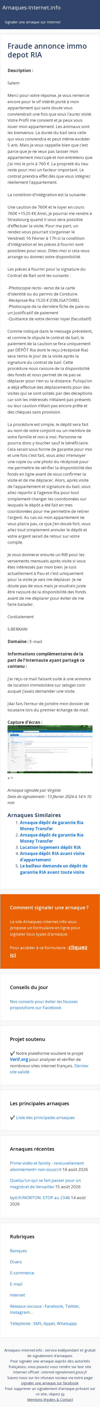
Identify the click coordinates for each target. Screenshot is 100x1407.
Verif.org (19, 1059)
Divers (16, 1262)
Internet (17, 1295)
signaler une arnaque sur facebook (49, 1382)
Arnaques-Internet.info (31, 7)
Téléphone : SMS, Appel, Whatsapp (43, 1323)
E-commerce (22, 1273)
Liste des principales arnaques (45, 1117)
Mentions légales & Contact (50, 1399)
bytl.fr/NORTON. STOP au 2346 (40, 1197)
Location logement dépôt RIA (50, 847)
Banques (18, 1250)
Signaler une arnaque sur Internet (33, 21)
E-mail (16, 1284)
